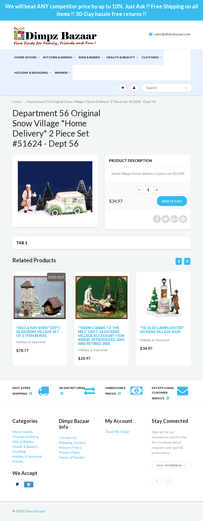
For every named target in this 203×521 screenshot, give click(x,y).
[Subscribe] (121, 49)
